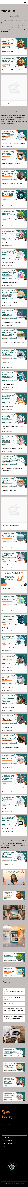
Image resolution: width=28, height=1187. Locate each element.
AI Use (4, 1146)
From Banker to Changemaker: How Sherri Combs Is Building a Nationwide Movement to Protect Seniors (13, 1010)
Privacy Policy (5, 1137)
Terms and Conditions (7, 1143)
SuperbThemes (14, 1185)
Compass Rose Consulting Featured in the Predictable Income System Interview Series (13, 1018)
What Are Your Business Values (12, 1004)
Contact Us (5, 1133)
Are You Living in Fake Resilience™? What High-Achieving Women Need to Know (13, 991)
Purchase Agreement (7, 1140)
